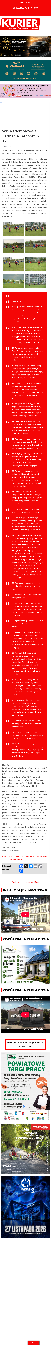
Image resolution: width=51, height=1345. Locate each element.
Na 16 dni (35, 882)
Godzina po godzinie (21, 882)
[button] (46, 24)
